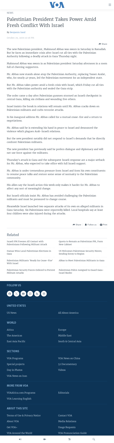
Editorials (63, 392)
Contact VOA (65, 415)
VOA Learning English (19, 398)
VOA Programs (15, 358)
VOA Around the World (19, 433)
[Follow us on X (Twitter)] (16, 293)
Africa (10, 329)
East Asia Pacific (16, 341)
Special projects (15, 364)
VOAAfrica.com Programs (21, 392)
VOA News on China (69, 358)
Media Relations (67, 421)
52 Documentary (67, 364)
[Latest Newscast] (20, 439)
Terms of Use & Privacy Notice (24, 415)
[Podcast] (44, 293)
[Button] (103, 44)
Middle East (65, 335)
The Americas (14, 335)
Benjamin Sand (17, 32)
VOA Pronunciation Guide (72, 433)
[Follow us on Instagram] (30, 293)
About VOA (13, 421)
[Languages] (69, 439)
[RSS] (37, 293)
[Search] (93, 439)
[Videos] (44, 439)
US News (11, 312)
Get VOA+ (12, 427)
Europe (62, 329)
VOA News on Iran (17, 375)
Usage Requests (67, 427)
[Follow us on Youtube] (23, 293)
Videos (62, 370)
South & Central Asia (69, 341)
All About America (68, 312)
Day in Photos (14, 370)
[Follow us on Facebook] (9, 293)
